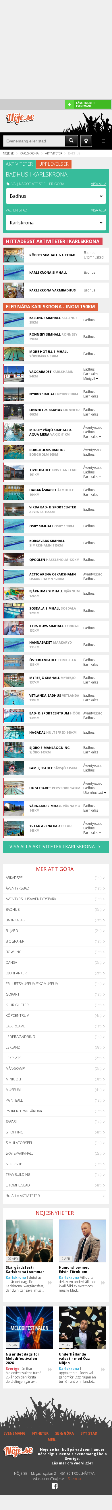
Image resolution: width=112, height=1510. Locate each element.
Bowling (14, 951)
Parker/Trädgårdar (24, 1110)
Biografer (15, 941)
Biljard (12, 930)
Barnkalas (15, 920)
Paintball (14, 1100)
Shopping (14, 1132)
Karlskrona (29, 153)
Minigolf (14, 1079)
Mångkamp (15, 1068)
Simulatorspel (19, 1142)
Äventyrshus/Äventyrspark (31, 898)
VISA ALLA (98, 184)
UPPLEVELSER (54, 164)
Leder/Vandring (20, 1036)
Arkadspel (15, 877)
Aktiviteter (53, 153)
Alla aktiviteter (25, 1195)
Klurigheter (17, 1004)
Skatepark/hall (19, 1153)
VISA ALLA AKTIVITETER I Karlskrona (52, 846)
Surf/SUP (14, 1164)
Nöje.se (8, 153)
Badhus (13, 909)
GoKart (13, 994)
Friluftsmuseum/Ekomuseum (32, 983)
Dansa (11, 962)
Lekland (13, 1047)
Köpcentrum (17, 1015)
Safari (11, 1121)
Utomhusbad (18, 1185)
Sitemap (74, 1478)
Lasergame (15, 1026)
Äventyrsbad (17, 888)
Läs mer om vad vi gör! (72, 1463)
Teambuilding (18, 1174)
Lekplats (13, 1057)
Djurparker (16, 973)
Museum (13, 1089)
